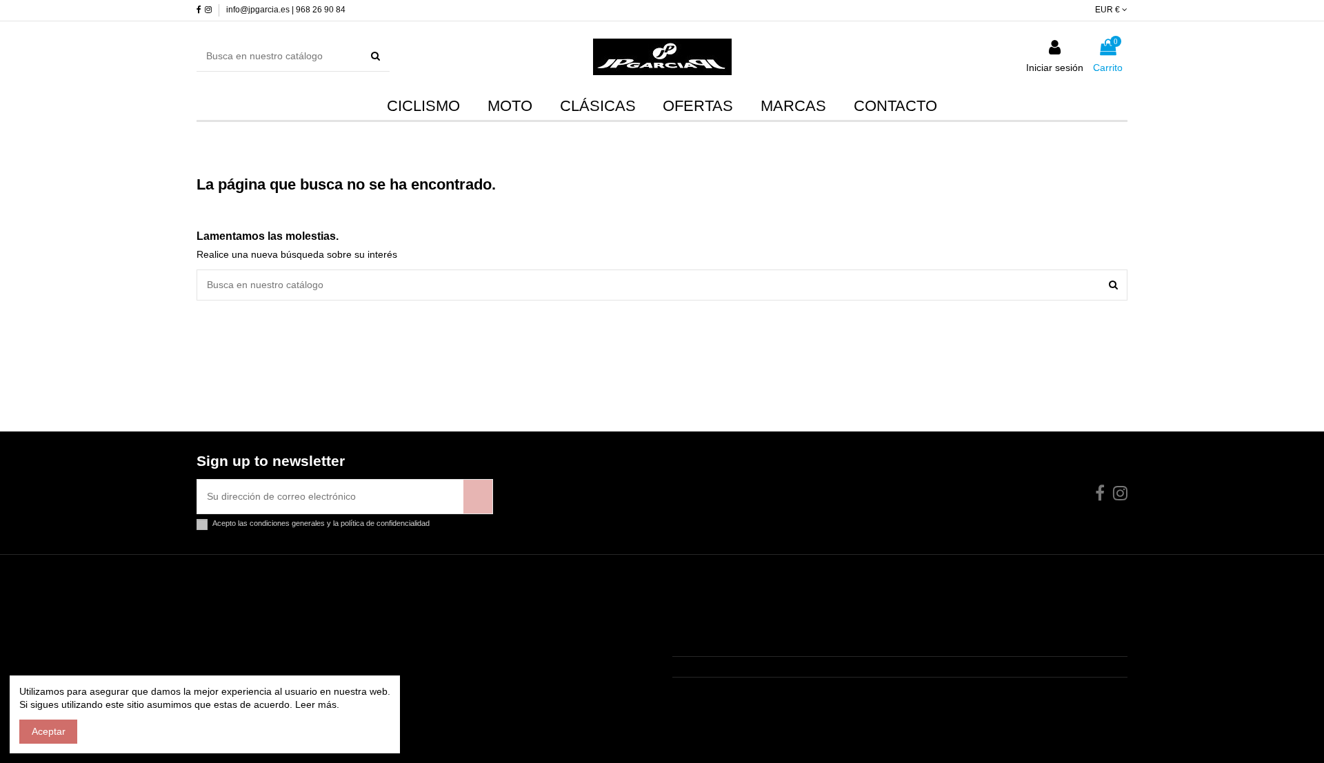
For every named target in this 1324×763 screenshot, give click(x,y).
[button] (793, 106)
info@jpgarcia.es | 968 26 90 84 (285, 9)
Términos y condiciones (256, 662)
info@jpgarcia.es (724, 686)
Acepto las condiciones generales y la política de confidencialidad (321, 523)
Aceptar (49, 731)
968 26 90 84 (716, 666)
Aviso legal (228, 644)
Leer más (314, 704)
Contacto (224, 627)
